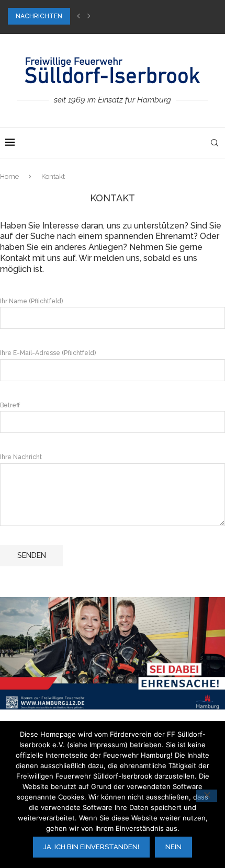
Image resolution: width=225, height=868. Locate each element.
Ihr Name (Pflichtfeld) (31, 301)
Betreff (10, 405)
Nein (173, 847)
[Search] (214, 143)
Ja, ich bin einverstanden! (91, 847)
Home (9, 176)
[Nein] (206, 796)
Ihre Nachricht (21, 457)
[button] (78, 16)
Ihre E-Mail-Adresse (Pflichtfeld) (48, 353)
